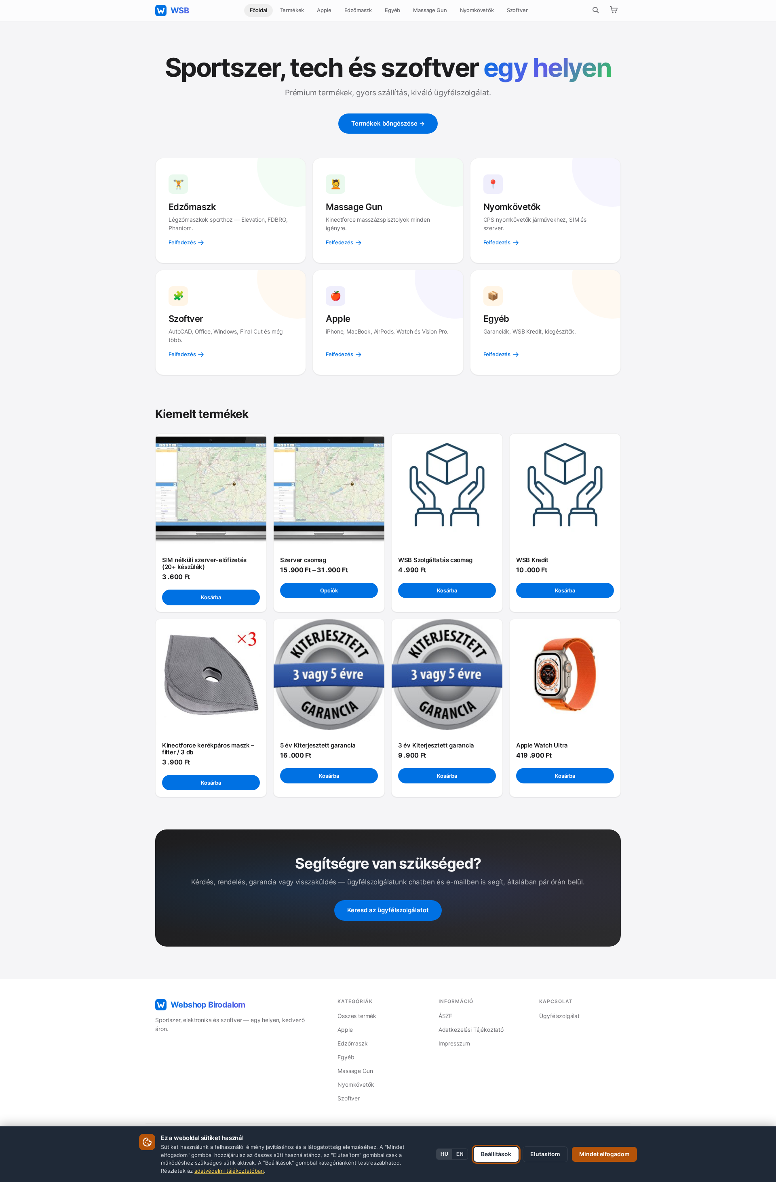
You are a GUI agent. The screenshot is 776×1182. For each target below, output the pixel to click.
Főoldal (258, 10)
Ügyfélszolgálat (559, 1015)
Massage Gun (430, 10)
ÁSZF (445, 1015)
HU (444, 1154)
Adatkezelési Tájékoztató (471, 1029)
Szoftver (517, 10)
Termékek (292, 10)
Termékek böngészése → (388, 123)
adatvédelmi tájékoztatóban (229, 1170)
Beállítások (496, 1154)
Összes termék (356, 1015)
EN (460, 1154)
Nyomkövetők (477, 10)
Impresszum (454, 1043)
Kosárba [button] (211, 597)
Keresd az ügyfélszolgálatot (388, 910)
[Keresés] (595, 11)
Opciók (329, 590)
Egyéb (392, 10)
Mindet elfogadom (604, 1154)
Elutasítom (545, 1154)
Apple (324, 10)
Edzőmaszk (358, 10)
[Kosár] (613, 10)
